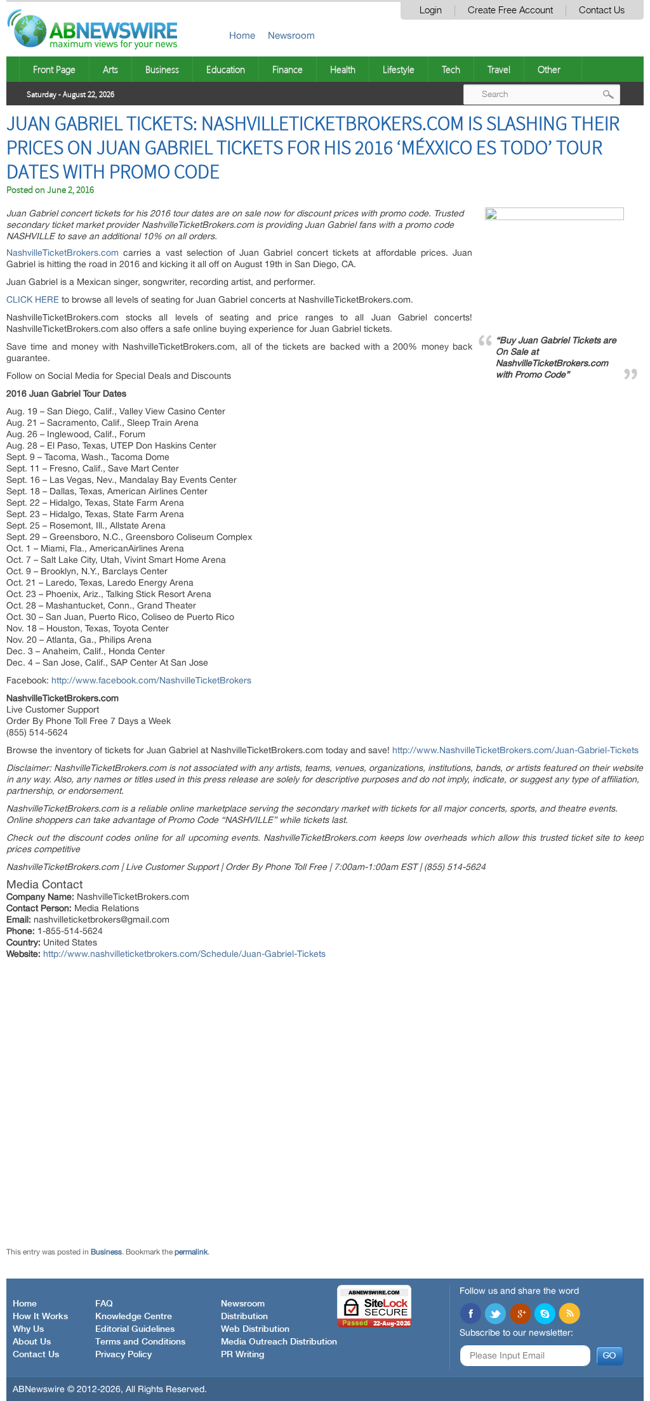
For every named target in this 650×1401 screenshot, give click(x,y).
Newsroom (291, 35)
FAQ (104, 1303)
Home (242, 35)
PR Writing (242, 1354)
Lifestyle (399, 69)
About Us (32, 1342)
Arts (110, 69)
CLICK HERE (32, 299)
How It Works (40, 1316)
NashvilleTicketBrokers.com (62, 252)
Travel (499, 69)
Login (431, 10)
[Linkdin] (520, 1315)
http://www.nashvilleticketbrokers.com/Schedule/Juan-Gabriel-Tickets (184, 954)
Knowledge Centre (133, 1316)
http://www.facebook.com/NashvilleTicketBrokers (151, 680)
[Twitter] (495, 1315)
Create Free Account (510, 10)
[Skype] (544, 1315)
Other (549, 69)
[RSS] (569, 1315)
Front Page (54, 69)
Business (162, 69)
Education (225, 69)
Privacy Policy (123, 1354)
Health (342, 69)
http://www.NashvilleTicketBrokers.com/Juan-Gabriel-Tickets (515, 750)
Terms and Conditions (140, 1342)
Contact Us (602, 10)
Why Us (28, 1329)
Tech (451, 69)
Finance (287, 69)
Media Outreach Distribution (279, 1342)
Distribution (244, 1316)
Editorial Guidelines (135, 1329)
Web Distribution (255, 1329)
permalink (191, 1251)
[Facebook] (470, 1315)
